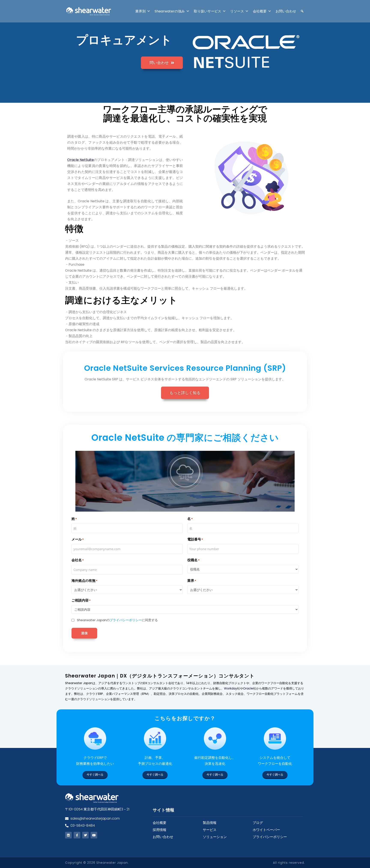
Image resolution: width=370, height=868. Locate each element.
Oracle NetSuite (80, 159)
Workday (230, 688)
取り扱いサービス (207, 11)
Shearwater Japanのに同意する (117, 620)
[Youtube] (94, 835)
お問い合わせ (286, 11)
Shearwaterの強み (170, 11)
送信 (84, 633)
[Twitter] (85, 835)
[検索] (300, 11)
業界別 (140, 11)
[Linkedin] (68, 835)
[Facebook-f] (77, 835)
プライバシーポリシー (126, 620)
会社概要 (260, 11)
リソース (237, 11)
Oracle (248, 688)
